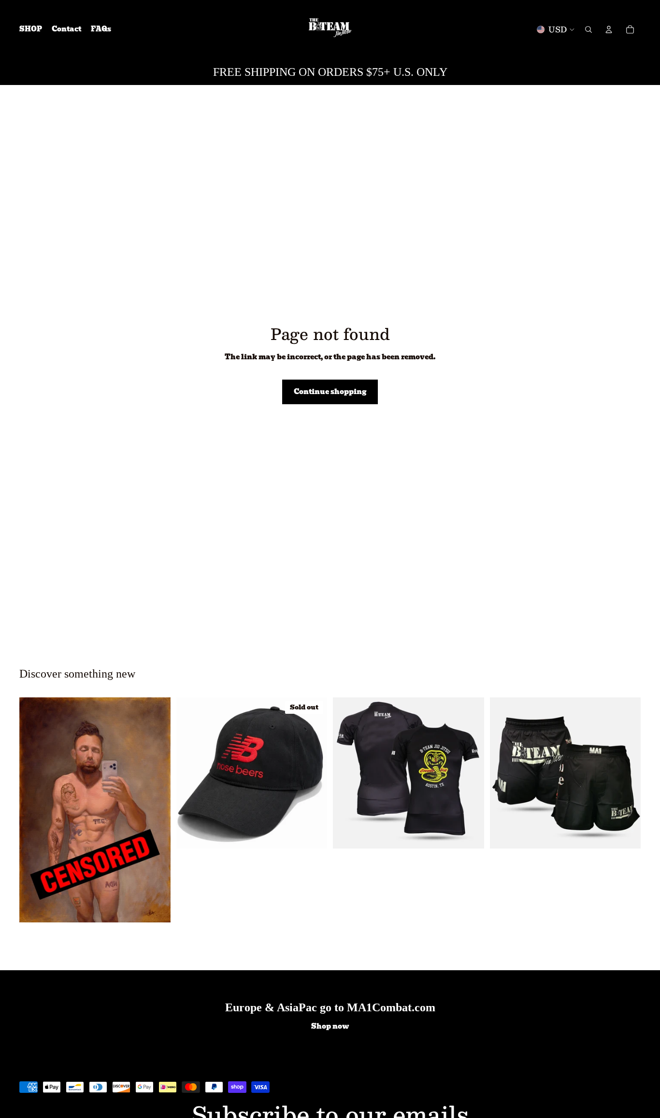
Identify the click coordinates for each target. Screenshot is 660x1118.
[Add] (155, 907)
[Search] (588, 29)
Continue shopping (330, 391)
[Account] (608, 29)
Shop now (330, 1027)
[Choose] (469, 833)
